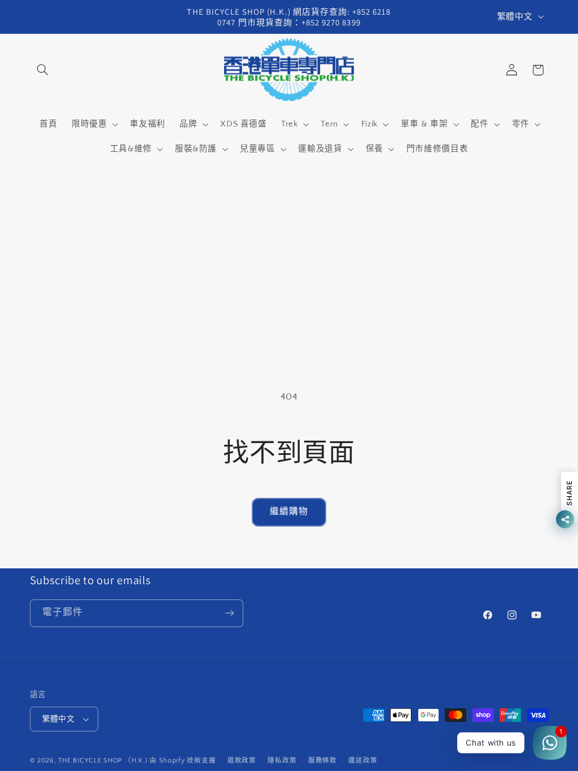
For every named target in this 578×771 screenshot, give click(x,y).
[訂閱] (229, 613)
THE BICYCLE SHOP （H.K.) (104, 760)
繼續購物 (289, 511)
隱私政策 (282, 760)
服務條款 (322, 760)
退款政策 (241, 760)
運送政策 (362, 760)
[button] (43, 70)
